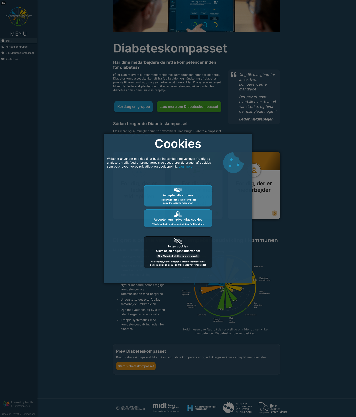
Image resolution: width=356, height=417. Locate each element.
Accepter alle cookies (178, 198)
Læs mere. (186, 166)
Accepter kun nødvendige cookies (178, 221)
